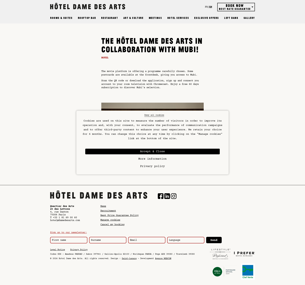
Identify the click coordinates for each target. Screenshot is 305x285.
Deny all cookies (154, 115)
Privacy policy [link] (152, 166)
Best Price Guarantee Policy (119, 215)
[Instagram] (174, 196)
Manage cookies (110, 220)
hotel (104, 57)
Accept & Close (152, 151)
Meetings (155, 18)
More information (152, 158)
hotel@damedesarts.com (65, 220)
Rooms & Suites (61, 18)
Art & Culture (133, 18)
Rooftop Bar (87, 18)
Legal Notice (57, 250)
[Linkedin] (167, 196)
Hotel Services (178, 18)
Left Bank (231, 18)
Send (213, 240)
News (103, 206)
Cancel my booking (112, 224)
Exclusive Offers (206, 18)
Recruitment (108, 211)
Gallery (249, 18)
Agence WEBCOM (163, 258)
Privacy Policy (79, 250)
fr (206, 7)
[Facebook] (160, 196)
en (210, 7)
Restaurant (109, 18)
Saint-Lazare (129, 258)
